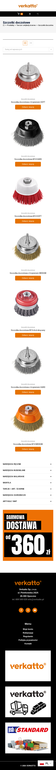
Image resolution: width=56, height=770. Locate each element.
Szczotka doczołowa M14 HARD (28, 159)
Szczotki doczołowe (46, 25)
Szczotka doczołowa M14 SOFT (28, 216)
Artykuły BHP (10, 501)
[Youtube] (34, 610)
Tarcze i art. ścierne (14, 489)
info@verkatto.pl (36, 599)
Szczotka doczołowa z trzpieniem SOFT (28, 102)
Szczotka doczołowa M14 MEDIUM (28, 444)
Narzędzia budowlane (14, 470)
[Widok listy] (31, 43)
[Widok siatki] (25, 43)
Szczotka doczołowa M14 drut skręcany (28, 330)
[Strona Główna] (4, 25)
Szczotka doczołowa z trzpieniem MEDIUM (28, 273)
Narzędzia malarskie (13, 477)
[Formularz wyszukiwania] (38, 14)
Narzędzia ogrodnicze (14, 495)
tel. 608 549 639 (19, 599)
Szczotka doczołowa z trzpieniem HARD (28, 387)
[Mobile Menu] (30, 14)
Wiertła (7, 483)
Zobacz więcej (28, 107)
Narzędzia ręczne (12, 464)
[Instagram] (28, 610)
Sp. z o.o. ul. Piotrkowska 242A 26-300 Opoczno (28, 592)
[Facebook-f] (21, 610)
